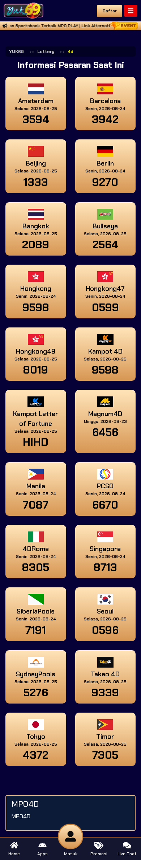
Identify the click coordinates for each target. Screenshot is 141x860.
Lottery (45, 51)
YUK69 (16, 51)
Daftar (110, 11)
